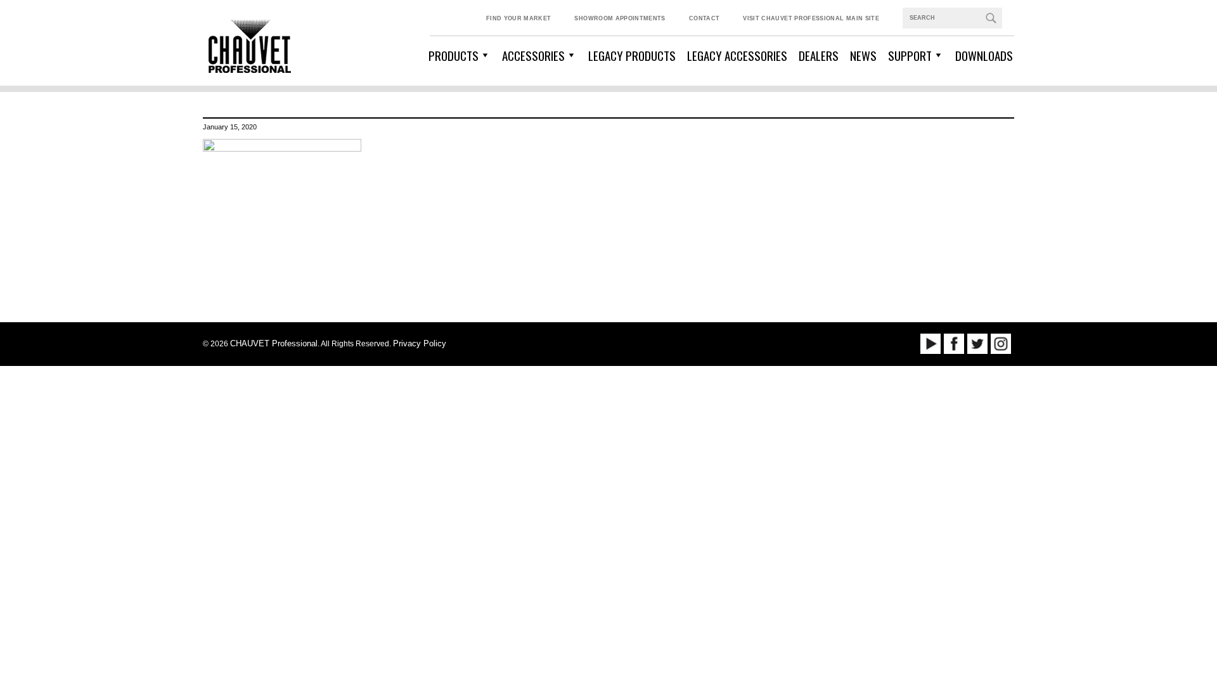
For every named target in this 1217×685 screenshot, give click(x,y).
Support (910, 55)
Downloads (984, 55)
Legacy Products (632, 55)
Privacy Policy (419, 343)
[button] (990, 17)
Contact (704, 18)
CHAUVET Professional (274, 343)
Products (453, 55)
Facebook (954, 344)
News (863, 55)
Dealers (819, 55)
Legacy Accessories (737, 55)
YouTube (930, 344)
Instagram (1001, 344)
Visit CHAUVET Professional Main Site (811, 18)
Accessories (533, 55)
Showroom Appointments (619, 18)
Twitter (977, 344)
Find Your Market (518, 18)
